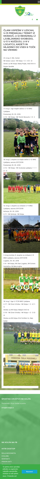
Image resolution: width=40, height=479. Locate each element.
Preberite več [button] (12, 476)
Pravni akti (7, 462)
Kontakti (6, 459)
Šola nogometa (9, 453)
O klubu (5, 456)
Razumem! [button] (29, 471)
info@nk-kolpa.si (8, 408)
